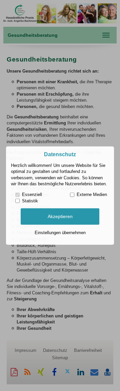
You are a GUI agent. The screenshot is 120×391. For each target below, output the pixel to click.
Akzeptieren (60, 216)
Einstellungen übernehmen (60, 232)
